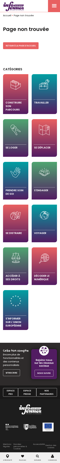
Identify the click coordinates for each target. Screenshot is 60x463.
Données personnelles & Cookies (20, 446)
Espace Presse (27, 392)
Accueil (7, 15)
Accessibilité (39, 444)
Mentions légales (7, 445)
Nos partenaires (46, 392)
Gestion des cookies (50, 446)
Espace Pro (11, 392)
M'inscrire (11, 372)
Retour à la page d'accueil (21, 45)
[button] (15, 94)
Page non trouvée (24, 15)
